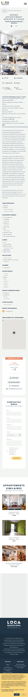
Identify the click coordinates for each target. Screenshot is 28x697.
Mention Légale (20, 667)
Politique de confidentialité (20, 666)
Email (8, 417)
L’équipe (7, 664)
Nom (8, 410)
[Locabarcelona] (5, 5)
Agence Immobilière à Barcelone (7, 670)
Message (9, 439)
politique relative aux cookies (11, 689)
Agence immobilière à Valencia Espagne (7, 673)
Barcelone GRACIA (14, 538)
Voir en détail (14, 507)
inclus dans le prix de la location (11, 153)
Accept (16, 694)
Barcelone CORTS (14, 512)
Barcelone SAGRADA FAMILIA (14, 563)
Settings (23, 694)
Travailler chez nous (8, 667)
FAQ (8, 666)
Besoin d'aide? (15, 382)
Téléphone (9, 425)
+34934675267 (15, 386)
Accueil (4, 9)
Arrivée (8, 432)
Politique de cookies (20, 664)
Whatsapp (15, 378)
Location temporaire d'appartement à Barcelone (12, 11)
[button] (15, 334)
